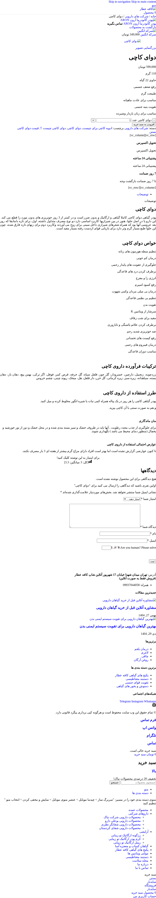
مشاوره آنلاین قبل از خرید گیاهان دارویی (126, 608)
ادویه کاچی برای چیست (97, 128)
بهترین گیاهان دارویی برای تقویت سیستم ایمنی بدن (118, 626)
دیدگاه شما (148, 526)
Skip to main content (143, 1)
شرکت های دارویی (136, 16)
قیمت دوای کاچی (28, 128)
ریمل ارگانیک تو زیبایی (127, 842)
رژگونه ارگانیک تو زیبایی (126, 835)
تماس (151, 743)
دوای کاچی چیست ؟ (53, 128)
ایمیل (151, 540)
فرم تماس (148, 720)
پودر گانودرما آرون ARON (139, 23)
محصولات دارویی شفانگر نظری (121, 824)
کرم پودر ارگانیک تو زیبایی (125, 838)
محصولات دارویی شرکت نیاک (122, 817)
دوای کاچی (74, 128)
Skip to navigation (120, 1)
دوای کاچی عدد (141, 120)
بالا (154, 771)
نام (153, 533)
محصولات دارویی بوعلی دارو (123, 820)
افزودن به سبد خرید (144, 124)
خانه (153, 16)
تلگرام (151, 735)
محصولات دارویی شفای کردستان (120, 828)
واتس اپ (149, 728)
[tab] (142, 194)
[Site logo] (148, 8)
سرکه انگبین (148, 34)
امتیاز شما (148, 498)
